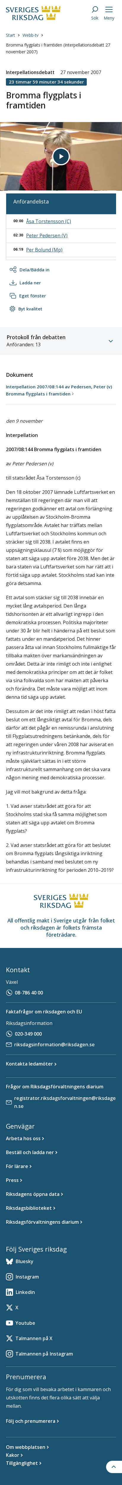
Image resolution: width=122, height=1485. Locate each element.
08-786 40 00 (29, 992)
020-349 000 (28, 1034)
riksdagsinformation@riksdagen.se (54, 1044)
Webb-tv (30, 35)
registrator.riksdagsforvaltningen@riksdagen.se (65, 1102)
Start (10, 35)
